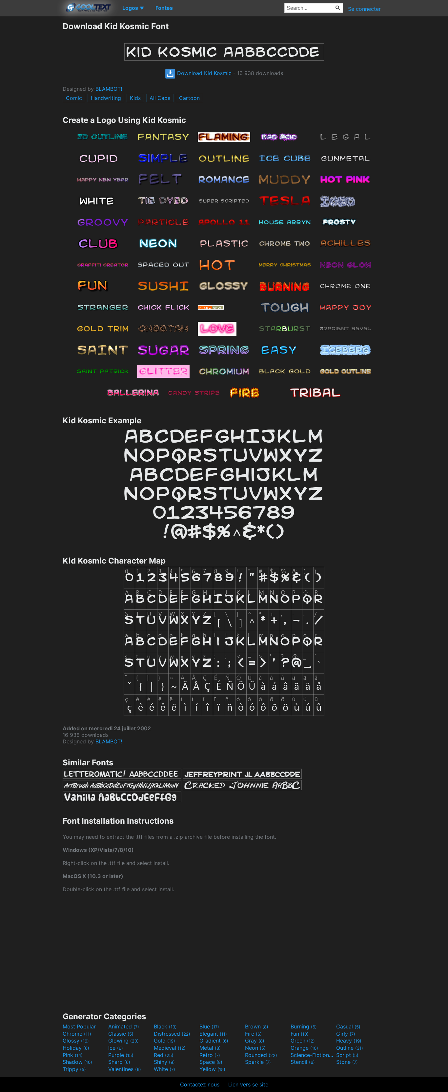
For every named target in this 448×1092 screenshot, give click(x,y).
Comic (74, 98)
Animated (123, 1026)
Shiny (164, 1062)
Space (210, 1062)
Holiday (76, 1047)
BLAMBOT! (108, 89)
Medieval (170, 1047)
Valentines (124, 1069)
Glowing (123, 1040)
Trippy (74, 1069)
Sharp (119, 1062)
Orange (304, 1047)
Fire (253, 1033)
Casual (348, 1026)
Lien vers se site (248, 1084)
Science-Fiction (313, 1055)
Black (165, 1026)
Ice (115, 1047)
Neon (255, 1047)
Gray (254, 1040)
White (164, 1069)
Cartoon (189, 98)
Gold (164, 1040)
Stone (347, 1062)
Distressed (172, 1033)
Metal (210, 1047)
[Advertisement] (31, 119)
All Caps (160, 98)
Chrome (77, 1033)
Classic (120, 1033)
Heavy (348, 1040)
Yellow (212, 1069)
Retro (209, 1055)
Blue (209, 1026)
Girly (345, 1033)
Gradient (213, 1040)
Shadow (77, 1062)
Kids (135, 98)
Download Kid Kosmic (203, 73)
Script (347, 1055)
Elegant (213, 1033)
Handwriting (106, 98)
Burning (304, 1026)
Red (163, 1055)
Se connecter (364, 9)
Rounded (261, 1055)
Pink (73, 1055)
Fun (300, 1033)
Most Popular (79, 1026)
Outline (349, 1047)
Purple (120, 1055)
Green (303, 1040)
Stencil (303, 1062)
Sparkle (258, 1062)
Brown (256, 1026)
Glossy (76, 1040)
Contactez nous (199, 1084)
